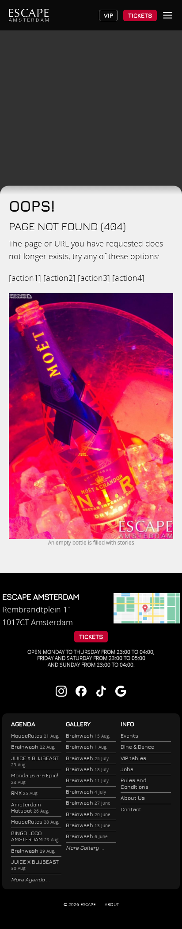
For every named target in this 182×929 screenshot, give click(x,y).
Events (129, 735)
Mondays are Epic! (34, 778)
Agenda (23, 724)
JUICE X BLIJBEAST (35, 761)
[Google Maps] (147, 620)
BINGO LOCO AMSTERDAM (35, 836)
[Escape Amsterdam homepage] (29, 15)
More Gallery (83, 847)
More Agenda (28, 879)
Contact (131, 809)
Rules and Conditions (134, 783)
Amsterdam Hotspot (30, 807)
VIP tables (133, 758)
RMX (24, 793)
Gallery (78, 724)
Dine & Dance (137, 746)
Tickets (140, 15)
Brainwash (33, 746)
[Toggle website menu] (167, 15)
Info (127, 724)
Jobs (127, 769)
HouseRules (35, 735)
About (112, 904)
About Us (133, 798)
